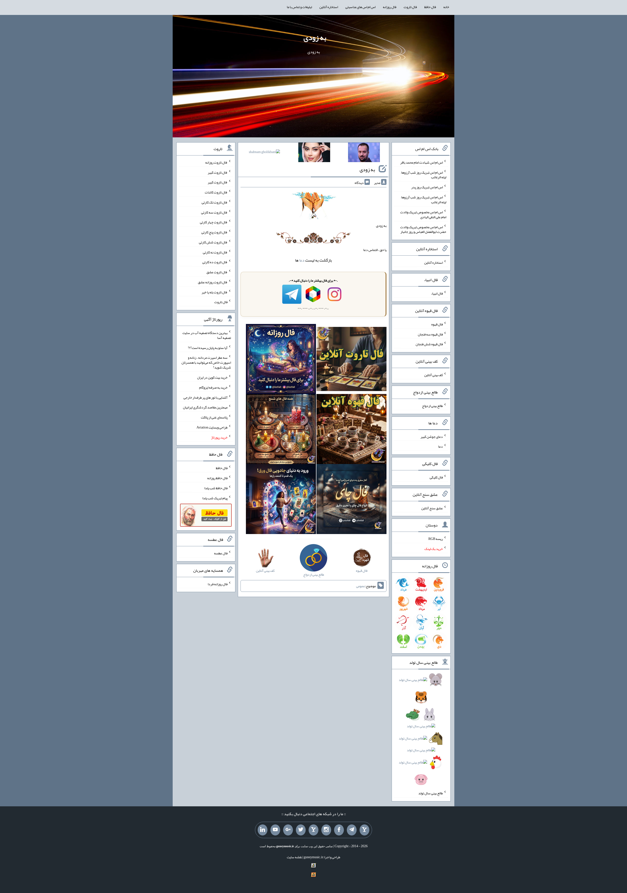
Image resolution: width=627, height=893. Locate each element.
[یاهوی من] (364, 830)
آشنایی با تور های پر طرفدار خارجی (205, 397)
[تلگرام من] (352, 830)
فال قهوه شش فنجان (429, 344)
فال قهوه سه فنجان (430, 334)
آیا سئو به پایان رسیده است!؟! (208, 347)
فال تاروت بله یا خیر (215, 291)
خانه (446, 6)
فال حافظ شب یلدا (216, 488)
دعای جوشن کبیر (432, 436)
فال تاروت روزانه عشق (213, 282)
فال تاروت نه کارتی (215, 252)
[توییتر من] (301, 830)
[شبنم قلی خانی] (264, 152)
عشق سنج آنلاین (432, 507)
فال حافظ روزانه (217, 478)
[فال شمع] (281, 430)
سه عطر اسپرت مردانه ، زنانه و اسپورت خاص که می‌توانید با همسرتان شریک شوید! (206, 362)
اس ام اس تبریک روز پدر (427, 187)
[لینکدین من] (262, 830)
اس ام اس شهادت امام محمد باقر (421, 162)
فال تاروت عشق (217, 272)
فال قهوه (437, 324)
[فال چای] (351, 500)
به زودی (314, 37)
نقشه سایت (294, 857)
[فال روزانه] (281, 360)
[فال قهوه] (351, 430)
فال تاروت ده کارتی (215, 262)
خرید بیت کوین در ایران (212, 377)
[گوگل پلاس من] (288, 830)
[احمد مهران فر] (364, 153)
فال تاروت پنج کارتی (214, 232)
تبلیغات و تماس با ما (299, 6)
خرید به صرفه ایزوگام (213, 387)
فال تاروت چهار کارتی (214, 222)
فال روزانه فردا (218, 583)
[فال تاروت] (351, 360)
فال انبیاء (437, 293)
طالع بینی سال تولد (430, 793)
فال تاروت (410, 6)
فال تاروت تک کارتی (215, 202)
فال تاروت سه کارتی (214, 212)
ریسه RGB (435, 538)
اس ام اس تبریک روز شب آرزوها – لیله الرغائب (423, 174)
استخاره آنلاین (328, 6)
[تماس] (313, 830)
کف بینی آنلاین (433, 374)
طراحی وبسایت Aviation (212, 427)
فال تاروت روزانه (216, 162)
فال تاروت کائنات (216, 192)
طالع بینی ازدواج (432, 405)
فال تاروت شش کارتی (213, 242)
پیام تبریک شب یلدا (215, 497)
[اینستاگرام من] (326, 830)
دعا (301, 260)
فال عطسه (221, 553)
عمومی (360, 586)
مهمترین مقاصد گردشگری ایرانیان (205, 407)
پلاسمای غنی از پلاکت (214, 417)
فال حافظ (430, 6)
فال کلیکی (436, 477)
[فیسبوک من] (339, 830)
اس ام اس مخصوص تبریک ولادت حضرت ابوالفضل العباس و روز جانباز (423, 229)
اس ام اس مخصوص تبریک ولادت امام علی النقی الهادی (423, 214)
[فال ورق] (281, 500)
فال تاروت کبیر (218, 172)
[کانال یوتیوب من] (275, 830)
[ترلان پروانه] (314, 153)
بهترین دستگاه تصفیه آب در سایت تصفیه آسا (206, 335)
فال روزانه (389, 6)
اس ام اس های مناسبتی (360, 6)
